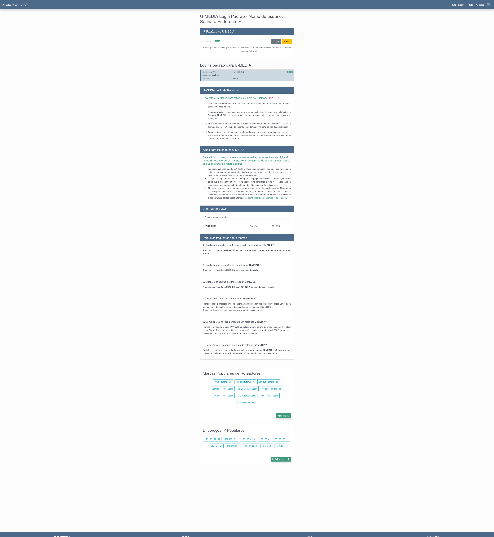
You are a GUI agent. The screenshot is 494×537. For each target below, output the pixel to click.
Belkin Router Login (247, 402)
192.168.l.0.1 (231, 438)
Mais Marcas (284, 415)
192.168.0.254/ (250, 445)
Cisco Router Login (224, 395)
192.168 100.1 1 (281, 438)
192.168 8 (266, 445)
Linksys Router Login (268, 381)
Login (276, 41)
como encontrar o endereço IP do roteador (267, 197)
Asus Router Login (269, 395)
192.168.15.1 (233, 445)
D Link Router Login (247, 395)
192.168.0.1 (207, 41)
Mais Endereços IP (281, 459)
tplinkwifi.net (216, 445)
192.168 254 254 (212, 438)
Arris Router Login (223, 381)
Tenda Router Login (245, 381)
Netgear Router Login (271, 388)
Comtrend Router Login (222, 388)
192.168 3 (264, 438)
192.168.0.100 (248, 438)
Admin (287, 41)
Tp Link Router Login (247, 388)
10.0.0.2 (280, 445)
